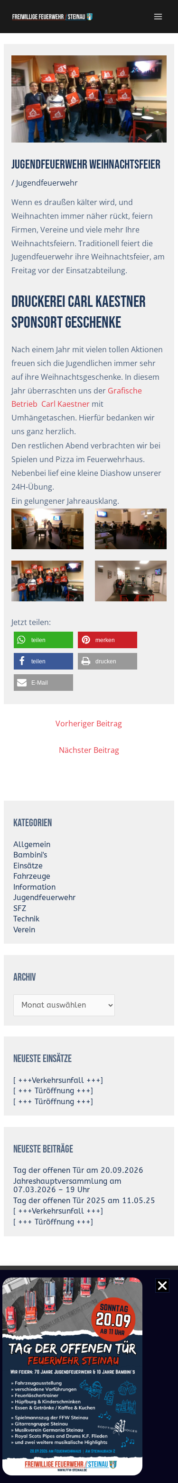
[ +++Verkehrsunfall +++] (58, 1080)
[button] (43, 640)
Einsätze (28, 866)
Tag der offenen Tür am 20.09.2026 (78, 1170)
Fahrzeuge (31, 876)
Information (34, 887)
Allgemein (31, 844)
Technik (26, 919)
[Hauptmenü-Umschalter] (158, 16)
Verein (24, 930)
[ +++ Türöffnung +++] (53, 1091)
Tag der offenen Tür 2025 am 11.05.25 (84, 1201)
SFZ (19, 908)
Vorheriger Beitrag (89, 723)
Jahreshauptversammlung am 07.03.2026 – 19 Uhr (67, 1186)
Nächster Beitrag (89, 750)
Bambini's (30, 855)
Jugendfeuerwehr (47, 183)
